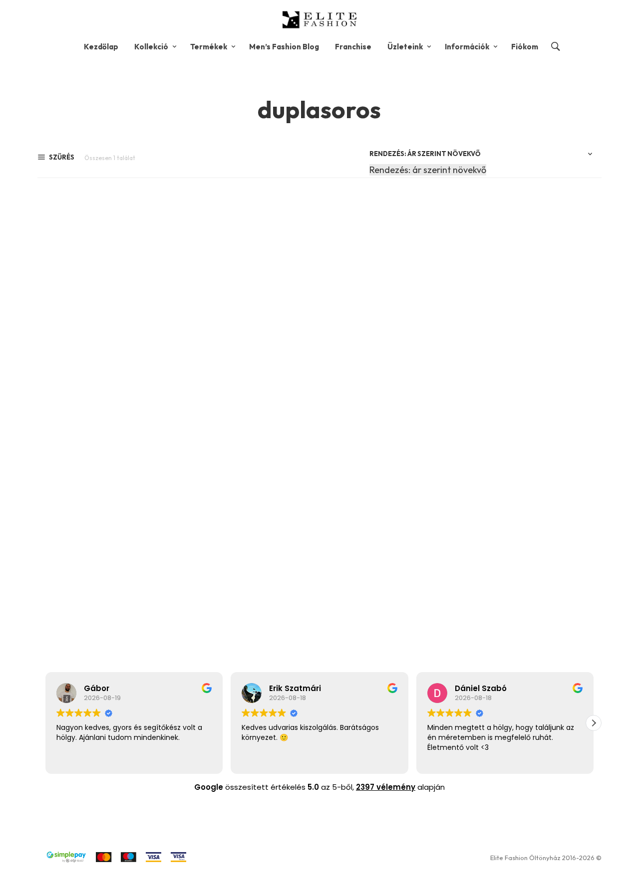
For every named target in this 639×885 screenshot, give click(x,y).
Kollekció (151, 46)
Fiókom (524, 46)
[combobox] (427, 170)
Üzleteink (405, 46)
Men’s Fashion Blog (284, 46)
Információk (467, 46)
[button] (593, 722)
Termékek (208, 46)
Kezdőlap (101, 46)
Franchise (353, 46)
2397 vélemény (385, 787)
